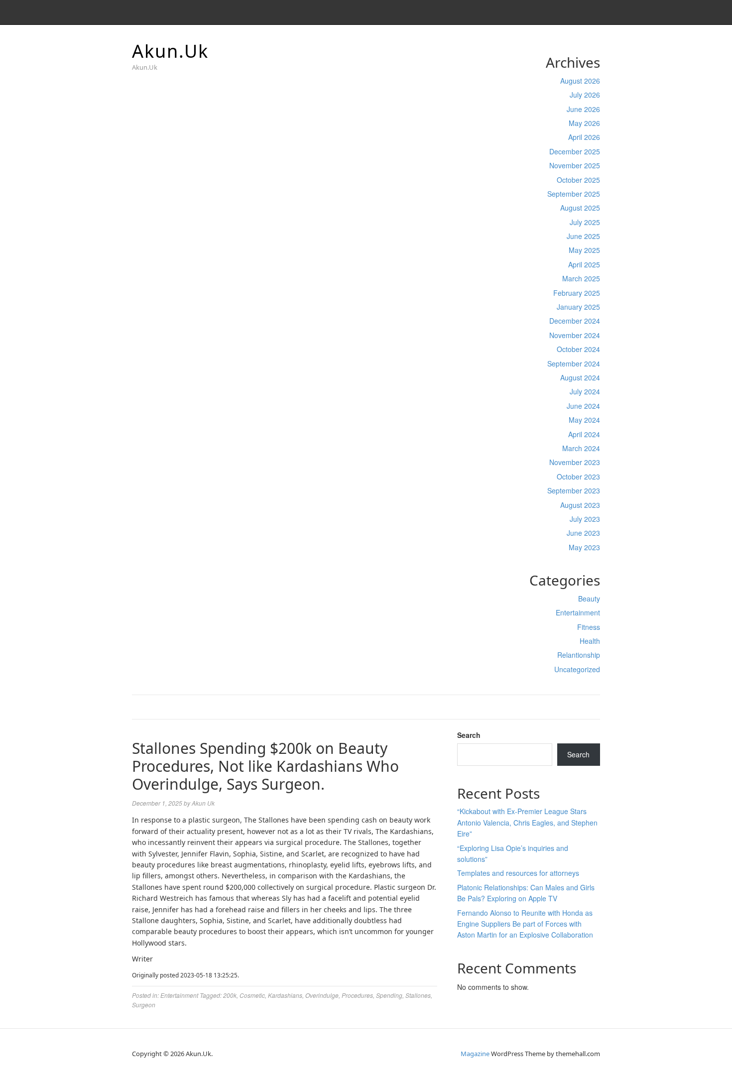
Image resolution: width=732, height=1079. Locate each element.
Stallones (418, 995)
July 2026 (585, 95)
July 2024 (585, 391)
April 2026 (584, 137)
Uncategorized (577, 669)
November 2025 (574, 165)
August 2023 (580, 505)
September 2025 (573, 194)
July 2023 (585, 519)
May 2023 (584, 547)
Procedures (357, 995)
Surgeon (143, 1004)
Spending (389, 995)
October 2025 (578, 180)
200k (230, 995)
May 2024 (584, 420)
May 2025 (584, 250)
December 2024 (574, 321)
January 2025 (578, 307)
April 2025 (584, 264)
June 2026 (583, 109)
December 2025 (574, 151)
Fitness (588, 627)
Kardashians (285, 995)
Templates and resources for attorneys (518, 873)
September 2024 (573, 363)
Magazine (475, 1053)
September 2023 (573, 490)
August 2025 (580, 208)
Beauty (589, 598)
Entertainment (578, 612)
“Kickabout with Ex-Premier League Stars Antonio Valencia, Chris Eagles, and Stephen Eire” (527, 822)
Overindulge (322, 995)
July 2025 (585, 222)
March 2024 (581, 448)
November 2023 (574, 462)
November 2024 (574, 335)
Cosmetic (252, 995)
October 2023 (578, 476)
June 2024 (583, 406)
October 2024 (578, 349)
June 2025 (583, 236)
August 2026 (580, 81)
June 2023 (583, 533)
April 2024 (584, 434)
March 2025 (581, 278)
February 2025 (576, 293)
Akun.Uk (170, 51)
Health (590, 641)
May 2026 (584, 123)
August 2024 (580, 377)
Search (469, 735)
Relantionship (578, 655)
